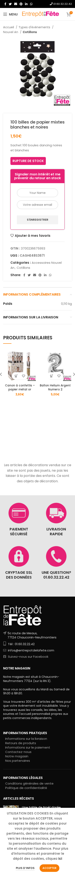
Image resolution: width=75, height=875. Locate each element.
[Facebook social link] (5, 4)
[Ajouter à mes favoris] (23, 376)
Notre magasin (16, 756)
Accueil (9, 27)
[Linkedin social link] (26, 4)
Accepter (49, 868)
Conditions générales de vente (29, 783)
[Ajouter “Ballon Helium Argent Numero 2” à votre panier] (51, 376)
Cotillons (30, 32)
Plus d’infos (25, 868)
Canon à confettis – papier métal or (20, 387)
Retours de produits (20, 743)
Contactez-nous (18, 752)
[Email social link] (15, 4)
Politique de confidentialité (26, 788)
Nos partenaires (17, 760)
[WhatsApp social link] (31, 4)
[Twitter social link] (10, 4)
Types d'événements (35, 27)
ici (60, 858)
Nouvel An (11, 32)
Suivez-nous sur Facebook (27, 656)
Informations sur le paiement (27, 747)
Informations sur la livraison (26, 738)
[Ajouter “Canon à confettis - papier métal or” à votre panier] (16, 376)
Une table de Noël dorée (41, 807)
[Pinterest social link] (21, 4)
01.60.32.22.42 (62, 4)
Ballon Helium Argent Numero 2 (55, 387)
